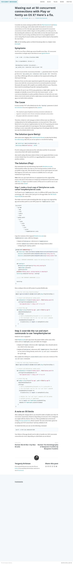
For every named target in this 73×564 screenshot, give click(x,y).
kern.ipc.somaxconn (24, 420)
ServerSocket (18, 107)
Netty (55, 25)
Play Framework (43, 18)
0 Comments (25, 18)
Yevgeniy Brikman (9, 1)
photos (69, 1)
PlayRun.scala (21, 339)
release (25, 183)
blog (49, 1)
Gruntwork (21, 470)
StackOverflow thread (38, 137)
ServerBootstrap (19, 139)
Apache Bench (45, 53)
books (42, 1)
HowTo (38, 18)
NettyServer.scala (47, 166)
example (17, 44)
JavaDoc (40, 107)
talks (55, 1)
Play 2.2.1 (20, 181)
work (62, 1)
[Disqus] (36, 501)
